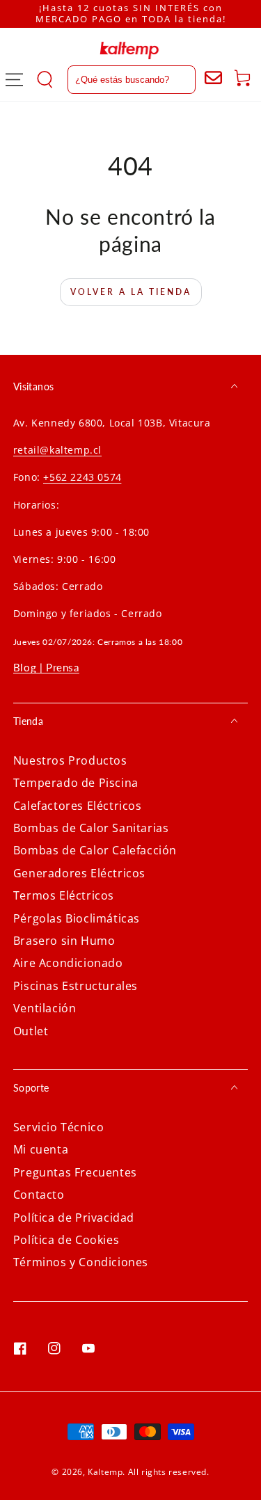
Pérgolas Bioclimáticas (76, 918)
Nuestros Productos (70, 760)
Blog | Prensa (46, 667)
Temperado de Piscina (76, 782)
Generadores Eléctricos (79, 873)
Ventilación (45, 1008)
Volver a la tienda (130, 292)
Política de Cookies (66, 1239)
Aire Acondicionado (68, 963)
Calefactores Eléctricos (77, 805)
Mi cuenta (40, 1149)
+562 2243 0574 (82, 477)
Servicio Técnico (58, 1127)
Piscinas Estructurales (75, 986)
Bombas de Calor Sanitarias (91, 828)
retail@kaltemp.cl (57, 449)
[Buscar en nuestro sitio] (116, 79)
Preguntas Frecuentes (75, 1172)
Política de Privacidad (73, 1217)
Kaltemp (105, 1472)
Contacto (39, 1194)
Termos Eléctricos (63, 895)
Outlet (31, 1031)
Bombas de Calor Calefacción (95, 850)
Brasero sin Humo (64, 940)
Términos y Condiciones (80, 1262)
